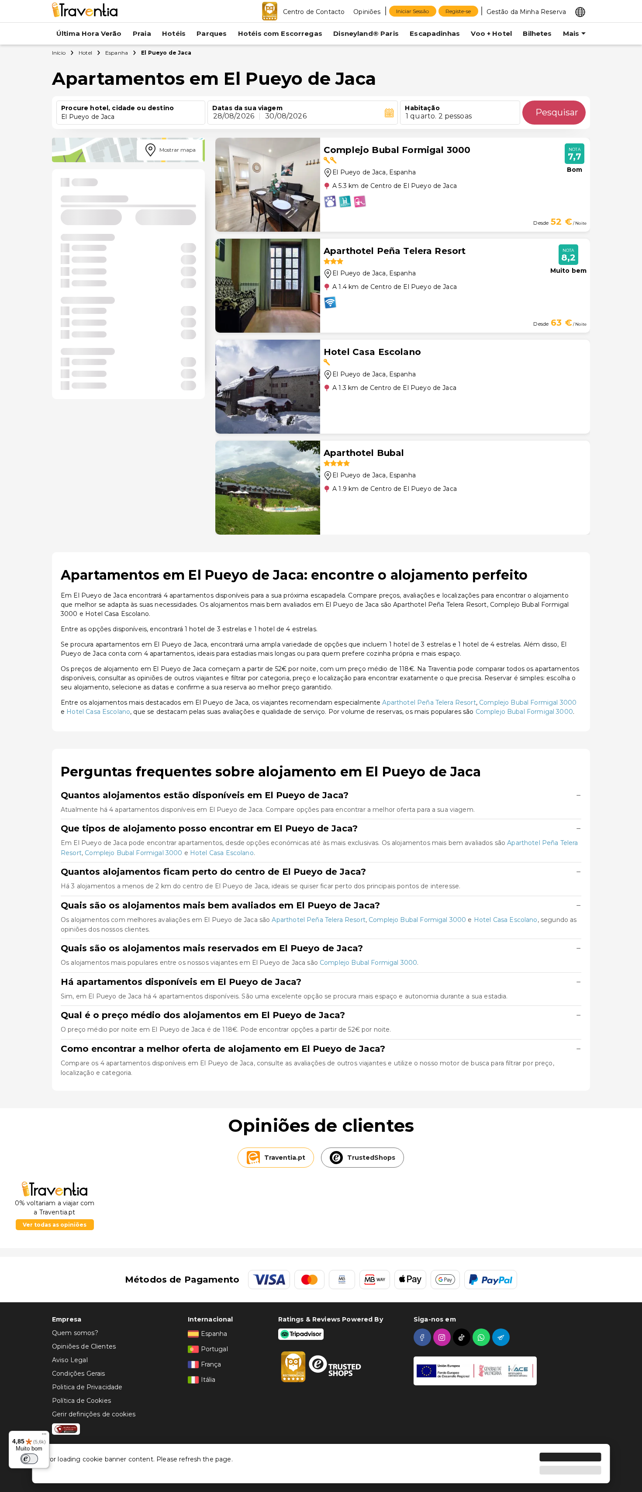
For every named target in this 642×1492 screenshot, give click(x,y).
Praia (142, 33)
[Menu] (44, 1436)
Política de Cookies (81, 1401)
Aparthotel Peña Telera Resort (429, 702)
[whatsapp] (482, 1337)
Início (59, 52)
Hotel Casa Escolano (98, 712)
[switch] (29, 1459)
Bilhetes (537, 33)
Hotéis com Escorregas (280, 33)
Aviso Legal (70, 1360)
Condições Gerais (78, 1373)
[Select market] (580, 11)
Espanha (116, 52)
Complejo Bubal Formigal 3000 (527, 702)
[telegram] (502, 1337)
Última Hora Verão (89, 33)
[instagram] (443, 1337)
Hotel (85, 52)
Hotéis (174, 33)
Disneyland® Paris (366, 33)
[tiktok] (463, 1337)
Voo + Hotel (491, 33)
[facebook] (423, 1337)
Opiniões (366, 12)
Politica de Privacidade (87, 1387)
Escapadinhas (435, 33)
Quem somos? (75, 1333)
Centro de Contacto (314, 12)
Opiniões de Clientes (84, 1346)
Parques (212, 33)
